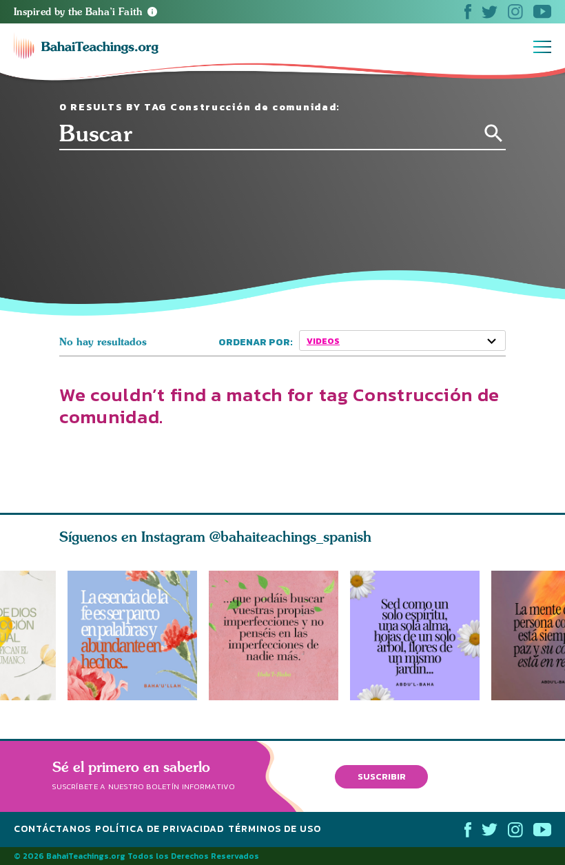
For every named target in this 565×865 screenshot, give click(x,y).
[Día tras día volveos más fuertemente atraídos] (420, 635)
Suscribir (382, 776)
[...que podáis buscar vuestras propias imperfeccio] (279, 635)
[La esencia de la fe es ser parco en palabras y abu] (132, 635)
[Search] (494, 133)
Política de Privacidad (159, 829)
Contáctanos (52, 829)
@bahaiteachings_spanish (290, 537)
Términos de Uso (274, 829)
